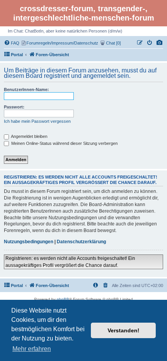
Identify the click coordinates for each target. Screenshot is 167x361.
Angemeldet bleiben (28, 136)
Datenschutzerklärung (81, 241)
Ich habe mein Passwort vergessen (37, 121)
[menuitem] (159, 43)
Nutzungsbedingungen (28, 241)
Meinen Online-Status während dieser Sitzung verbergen (64, 143)
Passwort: (14, 107)
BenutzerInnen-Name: (26, 89)
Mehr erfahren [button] (31, 349)
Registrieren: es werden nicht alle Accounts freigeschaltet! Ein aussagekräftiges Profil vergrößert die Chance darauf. (70, 262)
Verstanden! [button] (123, 330)
